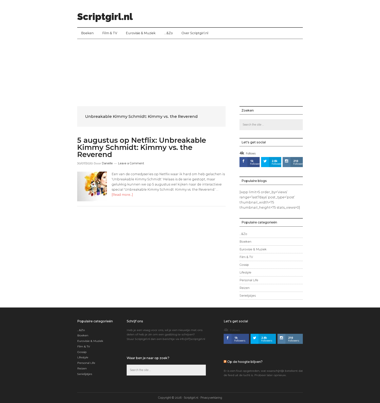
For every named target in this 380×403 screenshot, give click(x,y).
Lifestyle (245, 272)
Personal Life (248, 280)
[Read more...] (122, 195)
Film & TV (246, 257)
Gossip (244, 265)
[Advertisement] (190, 68)
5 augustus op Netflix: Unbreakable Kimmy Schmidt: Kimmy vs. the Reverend (141, 147)
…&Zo (243, 234)
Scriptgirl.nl (105, 16)
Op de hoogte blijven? (245, 362)
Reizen (244, 288)
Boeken (245, 241)
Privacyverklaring (211, 397)
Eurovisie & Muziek (253, 249)
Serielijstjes (247, 295)
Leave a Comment (131, 163)
